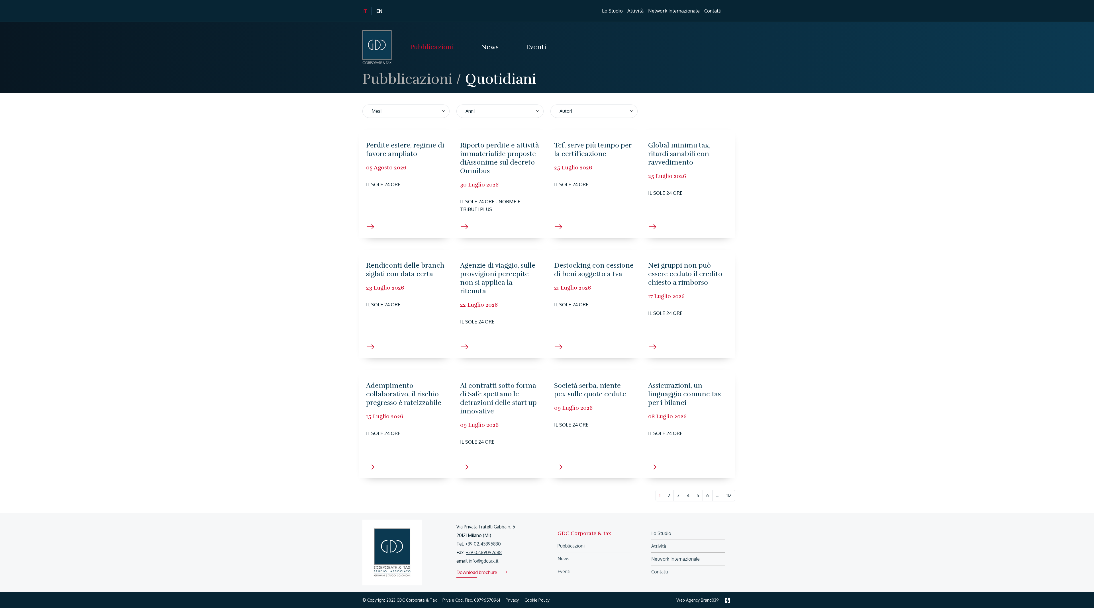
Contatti (713, 11)
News (564, 558)
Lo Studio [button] (612, 11)
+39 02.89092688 (484, 552)
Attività (635, 11)
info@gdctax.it (484, 561)
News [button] (490, 47)
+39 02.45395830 (483, 544)
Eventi (536, 47)
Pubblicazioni (407, 79)
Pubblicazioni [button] (432, 47)
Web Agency (688, 600)
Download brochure (477, 572)
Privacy (512, 600)
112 (728, 495)
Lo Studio (661, 533)
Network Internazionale (674, 11)
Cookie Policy (537, 600)
